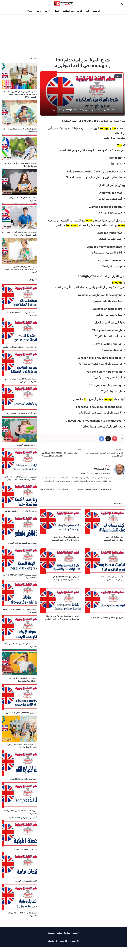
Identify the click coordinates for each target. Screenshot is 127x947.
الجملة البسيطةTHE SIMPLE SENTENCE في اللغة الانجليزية (20, 576)
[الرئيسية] (63, 3)
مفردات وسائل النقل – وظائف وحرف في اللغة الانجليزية (20, 610)
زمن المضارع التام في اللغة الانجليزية (23, 779)
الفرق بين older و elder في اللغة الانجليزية (106, 617)
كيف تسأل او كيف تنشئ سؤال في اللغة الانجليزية (113, 538)
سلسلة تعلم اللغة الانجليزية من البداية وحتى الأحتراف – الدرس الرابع (21, 380)
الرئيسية (96, 11)
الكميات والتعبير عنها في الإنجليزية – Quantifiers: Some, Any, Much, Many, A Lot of (20, 269)
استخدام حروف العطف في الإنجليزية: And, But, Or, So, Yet (21, 164)
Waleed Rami (102, 469)
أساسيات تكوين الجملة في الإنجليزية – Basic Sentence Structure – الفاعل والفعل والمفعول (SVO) (20, 94)
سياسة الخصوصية (55, 933)
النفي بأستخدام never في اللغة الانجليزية (22, 413)
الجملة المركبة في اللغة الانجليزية (25, 849)
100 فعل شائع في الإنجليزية (26, 445)
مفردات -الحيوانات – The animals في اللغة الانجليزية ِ (21, 313)
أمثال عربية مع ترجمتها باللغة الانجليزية (23, 817)
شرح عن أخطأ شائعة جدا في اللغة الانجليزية (21, 511)
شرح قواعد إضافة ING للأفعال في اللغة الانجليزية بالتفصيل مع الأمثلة (65, 578)
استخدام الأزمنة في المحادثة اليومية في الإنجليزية (22, 199)
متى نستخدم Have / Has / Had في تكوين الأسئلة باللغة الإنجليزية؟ (21, 745)
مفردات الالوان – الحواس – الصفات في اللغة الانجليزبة (21, 645)
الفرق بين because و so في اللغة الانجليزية (21, 713)
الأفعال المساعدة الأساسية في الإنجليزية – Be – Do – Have (20, 130)
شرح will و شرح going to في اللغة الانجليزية (20, 347)
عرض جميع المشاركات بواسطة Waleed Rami (94, 489)
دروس (38, 11)
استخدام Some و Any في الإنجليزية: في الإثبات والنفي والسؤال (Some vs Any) (19, 233)
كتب (87, 11)
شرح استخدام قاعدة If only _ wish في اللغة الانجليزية (20, 812)
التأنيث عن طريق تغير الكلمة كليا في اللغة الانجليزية (112, 578)
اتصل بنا (67, 933)
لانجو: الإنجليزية (108, 110)
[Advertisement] (63, 35)
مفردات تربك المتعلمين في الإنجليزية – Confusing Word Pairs (23, 679)
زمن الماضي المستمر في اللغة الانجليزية (22, 543)
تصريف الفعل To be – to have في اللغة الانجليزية (22, 914)
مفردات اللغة (68, 11)
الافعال (56, 11)
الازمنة (47, 11)
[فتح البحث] (122, 4)
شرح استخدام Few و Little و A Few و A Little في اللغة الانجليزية (65, 538)
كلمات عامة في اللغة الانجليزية (26, 881)
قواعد (79, 11)
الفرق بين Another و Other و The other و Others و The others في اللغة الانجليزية (62, 617)
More (29, 11)
